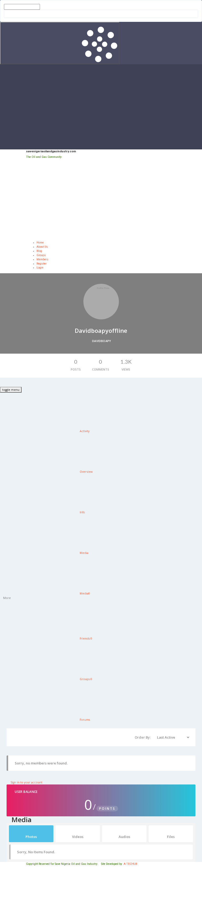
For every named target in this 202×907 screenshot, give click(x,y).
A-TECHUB (130, 864)
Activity (84, 431)
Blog (39, 251)
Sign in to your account (26, 782)
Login (40, 267)
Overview (86, 472)
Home (40, 242)
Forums (84, 719)
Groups (41, 255)
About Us (42, 246)
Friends (85, 638)
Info (82, 512)
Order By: (142, 737)
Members (42, 259)
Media (83, 553)
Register (42, 263)
